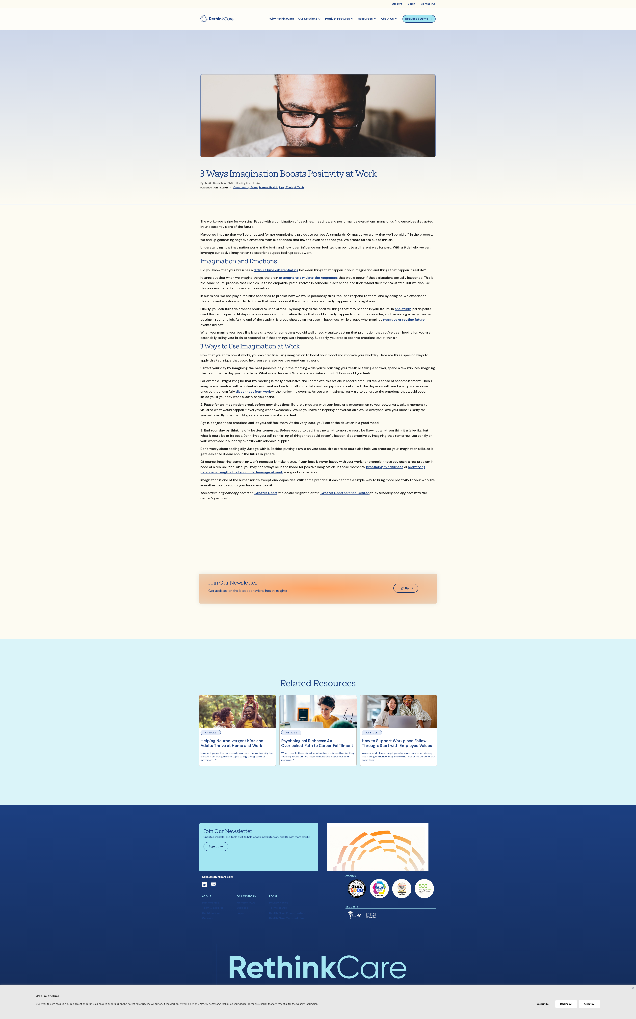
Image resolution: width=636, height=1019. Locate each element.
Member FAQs (246, 902)
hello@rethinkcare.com (217, 877)
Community (241, 187)
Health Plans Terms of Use (286, 918)
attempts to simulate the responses (308, 277)
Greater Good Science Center (345, 493)
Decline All (566, 1003)
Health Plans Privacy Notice (287, 913)
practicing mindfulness (384, 467)
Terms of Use (278, 907)
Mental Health (268, 187)
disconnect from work (253, 391)
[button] (309, 19)
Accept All (589, 1003)
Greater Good (265, 493)
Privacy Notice (278, 902)
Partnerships (210, 902)
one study (403, 309)
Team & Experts (212, 907)
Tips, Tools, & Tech (291, 187)
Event (254, 187)
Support (242, 907)
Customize (542, 1003)
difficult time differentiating (276, 270)
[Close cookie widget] (633, 988)
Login (240, 913)
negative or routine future (404, 319)
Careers (207, 918)
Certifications (211, 913)
